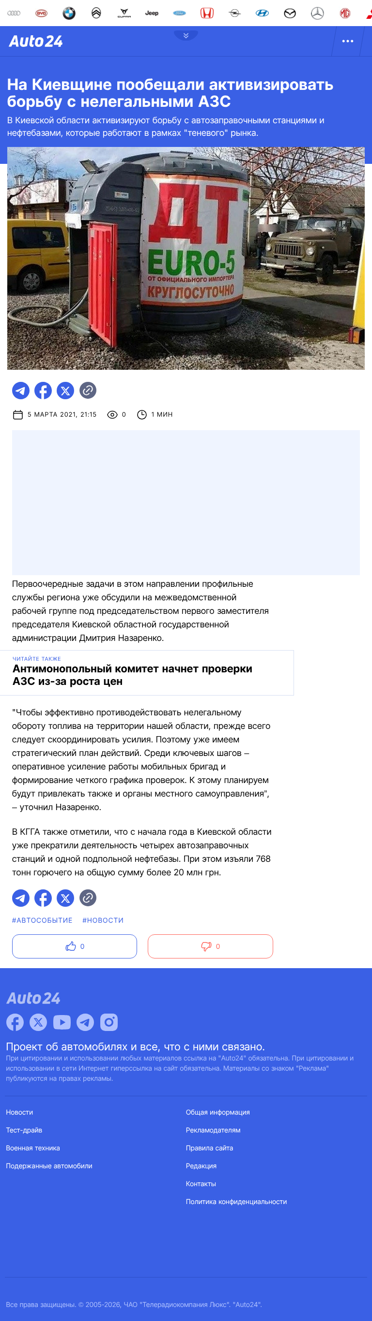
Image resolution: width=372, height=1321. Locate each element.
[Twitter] (38, 1022)
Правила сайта (209, 1148)
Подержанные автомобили (49, 1166)
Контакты (201, 1184)
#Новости (103, 920)
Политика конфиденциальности (236, 1202)
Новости (19, 1112)
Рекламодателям (213, 1130)
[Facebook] (15, 1022)
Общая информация (218, 1112)
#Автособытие (42, 920)
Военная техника (33, 1148)
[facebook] (43, 390)
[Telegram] (85, 1022)
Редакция (201, 1166)
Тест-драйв (24, 1130)
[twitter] (65, 390)
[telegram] (21, 390)
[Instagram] (109, 1022)
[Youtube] (62, 1022)
